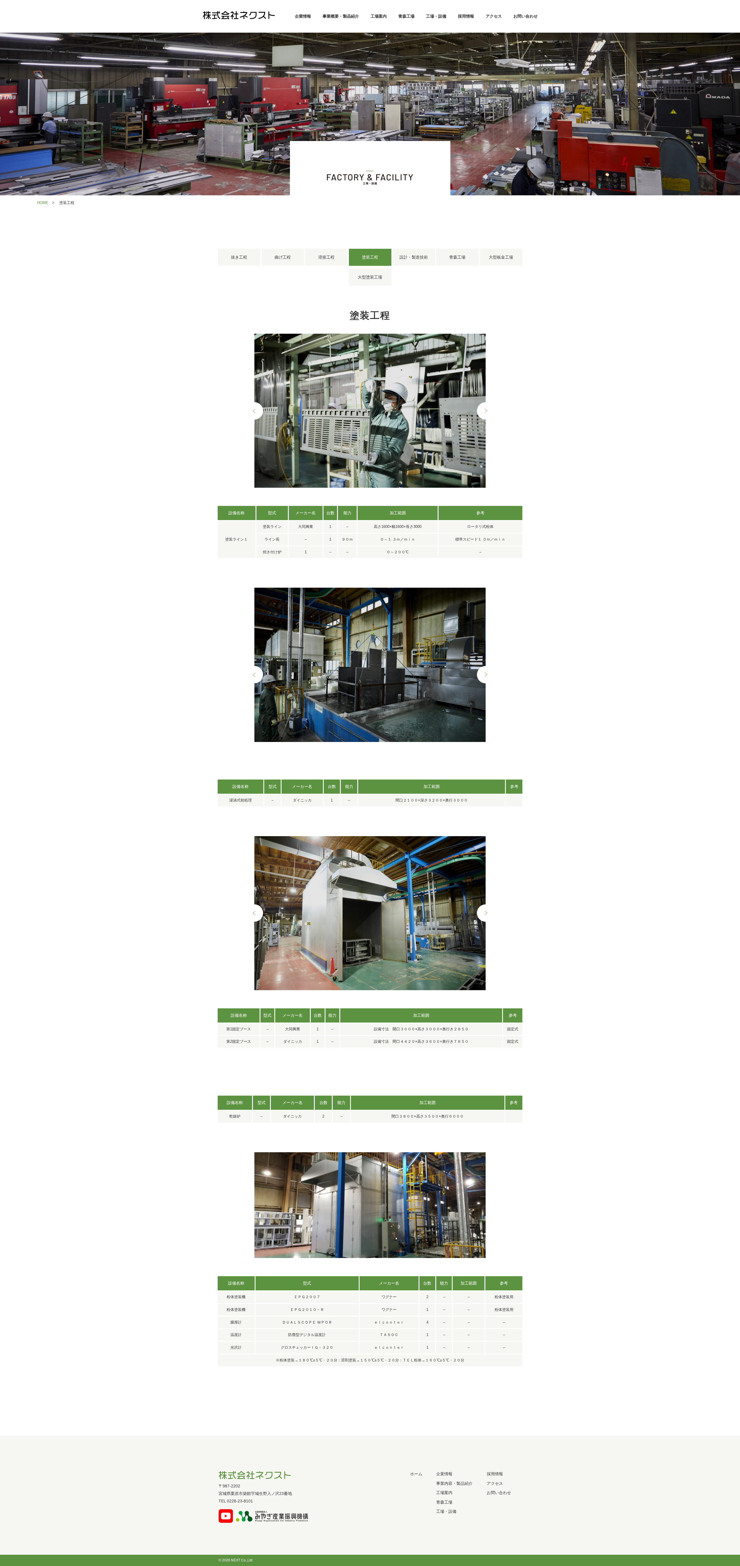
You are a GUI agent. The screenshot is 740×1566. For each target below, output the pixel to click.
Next (485, 411)
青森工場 (406, 16)
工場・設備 (436, 16)
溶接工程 (326, 257)
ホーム (416, 1474)
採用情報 (466, 16)
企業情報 (303, 16)
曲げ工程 (283, 257)
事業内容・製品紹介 (454, 1483)
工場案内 (379, 16)
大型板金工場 (501, 257)
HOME (42, 203)
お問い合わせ (525, 16)
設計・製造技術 (413, 257)
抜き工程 (239, 257)
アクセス (494, 16)
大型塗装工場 (370, 277)
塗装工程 (370, 257)
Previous (254, 411)
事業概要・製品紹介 (341, 16)
